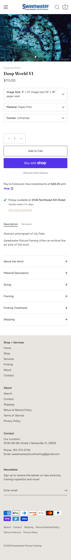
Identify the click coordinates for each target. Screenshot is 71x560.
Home (7, 348)
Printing (8, 364)
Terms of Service (14, 415)
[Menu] (6, 7)
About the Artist (14, 261)
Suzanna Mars (12, 68)
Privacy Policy (12, 421)
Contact (9, 375)
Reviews (26, 224)
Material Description (16, 273)
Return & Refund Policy (18, 410)
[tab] (12, 224)
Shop (7, 353)
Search (8, 393)
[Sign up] (65, 490)
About (7, 370)
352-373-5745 (21, 450)
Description (11, 224)
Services (9, 359)
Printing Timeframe (15, 308)
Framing (9, 296)
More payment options (35, 172)
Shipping (9, 319)
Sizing (7, 284)
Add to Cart (35, 151)
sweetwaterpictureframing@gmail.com (36, 454)
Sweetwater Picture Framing (26, 545)
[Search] (57, 8)
